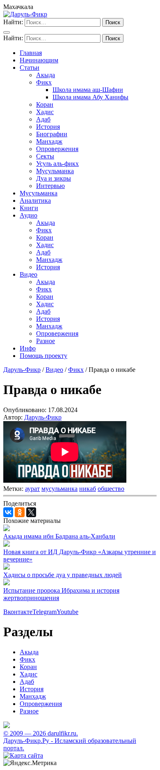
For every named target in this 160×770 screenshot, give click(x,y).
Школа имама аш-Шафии (88, 89)
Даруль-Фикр (43, 417)
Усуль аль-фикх (57, 163)
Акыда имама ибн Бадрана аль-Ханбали (59, 536)
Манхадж (49, 141)
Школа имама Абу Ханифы (90, 97)
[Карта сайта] (23, 755)
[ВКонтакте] (8, 512)
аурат (32, 488)
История (48, 126)
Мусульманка (55, 170)
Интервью (50, 185)
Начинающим (39, 60)
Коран (44, 104)
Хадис (45, 111)
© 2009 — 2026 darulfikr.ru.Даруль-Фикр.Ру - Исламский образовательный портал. (69, 741)
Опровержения (57, 148)
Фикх (44, 82)
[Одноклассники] (20, 512)
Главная (31, 52)
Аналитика (35, 200)
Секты (45, 156)
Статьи (29, 67)
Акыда (45, 74)
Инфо (28, 348)
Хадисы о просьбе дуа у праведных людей (62, 574)
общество (111, 488)
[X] (31, 512)
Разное (45, 340)
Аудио (28, 215)
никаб (87, 488)
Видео (28, 274)
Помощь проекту (43, 355)
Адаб (43, 119)
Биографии (51, 134)
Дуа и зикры (53, 178)
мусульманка (59, 488)
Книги (29, 207)
